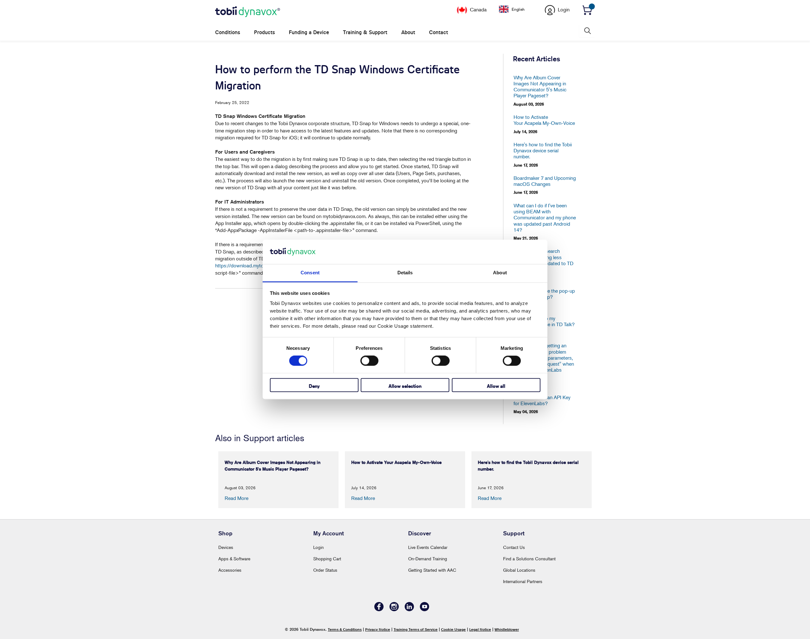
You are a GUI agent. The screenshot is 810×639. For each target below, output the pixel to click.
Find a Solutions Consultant (529, 558)
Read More (236, 498)
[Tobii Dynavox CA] (247, 12)
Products (264, 32)
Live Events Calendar (427, 547)
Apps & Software (234, 558)
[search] (587, 30)
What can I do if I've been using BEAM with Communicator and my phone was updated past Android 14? (545, 218)
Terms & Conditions (345, 629)
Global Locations (519, 570)
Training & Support (365, 32)
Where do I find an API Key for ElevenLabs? (542, 400)
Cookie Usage (453, 629)
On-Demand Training (427, 558)
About (408, 32)
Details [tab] (405, 272)
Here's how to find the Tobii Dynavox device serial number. (543, 151)
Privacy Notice (377, 629)
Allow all (496, 386)
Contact (438, 32)
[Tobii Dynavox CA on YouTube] (425, 609)
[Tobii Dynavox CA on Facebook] (379, 609)
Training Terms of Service (416, 629)
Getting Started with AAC (432, 570)
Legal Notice (480, 629)
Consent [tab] (310, 272)
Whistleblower (507, 629)
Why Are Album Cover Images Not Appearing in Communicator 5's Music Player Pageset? (540, 87)
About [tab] (500, 272)
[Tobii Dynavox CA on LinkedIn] (409, 609)
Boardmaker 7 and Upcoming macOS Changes (545, 181)
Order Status (325, 570)
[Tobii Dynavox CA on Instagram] (394, 609)
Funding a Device (309, 32)
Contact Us (514, 547)
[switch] (369, 361)
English (518, 9)
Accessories (229, 570)
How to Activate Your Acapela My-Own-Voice (544, 120)
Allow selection (405, 386)
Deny (314, 386)
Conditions (227, 32)
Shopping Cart (327, 558)
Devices (225, 547)
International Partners (522, 581)
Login (318, 547)
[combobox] (516, 9)
